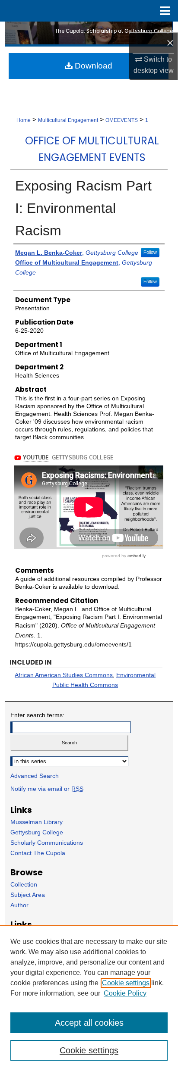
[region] (89, 998)
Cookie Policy (125, 993)
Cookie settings (125, 983)
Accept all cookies (89, 1022)
